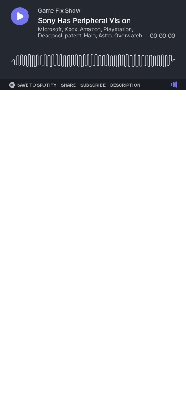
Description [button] (125, 85)
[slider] (93, 57)
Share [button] (68, 85)
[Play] (20, 16)
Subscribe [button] (93, 85)
